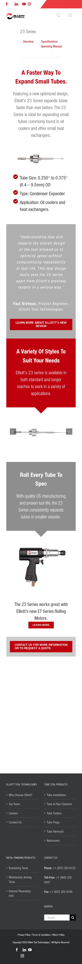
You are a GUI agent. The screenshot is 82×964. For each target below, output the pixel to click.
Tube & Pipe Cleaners (59, 804)
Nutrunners (53, 840)
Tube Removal (55, 831)
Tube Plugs (53, 822)
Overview (28, 41)
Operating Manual (51, 46)
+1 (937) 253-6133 (64, 868)
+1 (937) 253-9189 (61, 891)
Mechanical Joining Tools (20, 879)
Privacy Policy (24, 934)
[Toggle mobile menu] (70, 15)
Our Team (14, 804)
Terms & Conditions (41, 934)
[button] (13, 431)
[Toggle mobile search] (59, 15)
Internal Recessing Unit (19, 893)
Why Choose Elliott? (20, 795)
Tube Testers (54, 813)
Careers (13, 813)
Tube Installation (56, 795)
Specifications (49, 41)
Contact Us (15, 822)
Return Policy (58, 934)
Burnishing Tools (18, 868)
